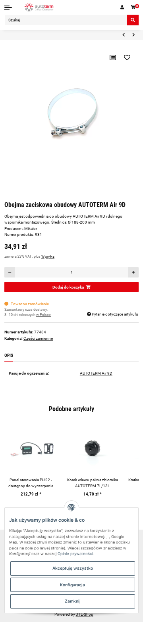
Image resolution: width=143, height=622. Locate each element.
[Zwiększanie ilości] (133, 272)
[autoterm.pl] (39, 7)
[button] (122, 7)
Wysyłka (47, 256)
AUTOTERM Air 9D (96, 373)
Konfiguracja (72, 584)
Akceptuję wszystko (72, 568)
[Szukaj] (133, 20)
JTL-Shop (84, 614)
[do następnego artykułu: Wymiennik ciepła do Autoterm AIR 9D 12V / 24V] (133, 35)
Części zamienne (38, 338)
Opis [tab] (8, 355)
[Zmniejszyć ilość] (9, 272)
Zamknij (73, 601)
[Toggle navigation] (8, 7)
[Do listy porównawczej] (112, 57)
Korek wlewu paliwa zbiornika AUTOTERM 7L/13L (92, 482)
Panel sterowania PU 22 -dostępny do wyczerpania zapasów (30, 483)
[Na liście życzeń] (127, 57)
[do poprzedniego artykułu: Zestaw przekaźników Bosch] (123, 35)
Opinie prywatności (75, 553)
